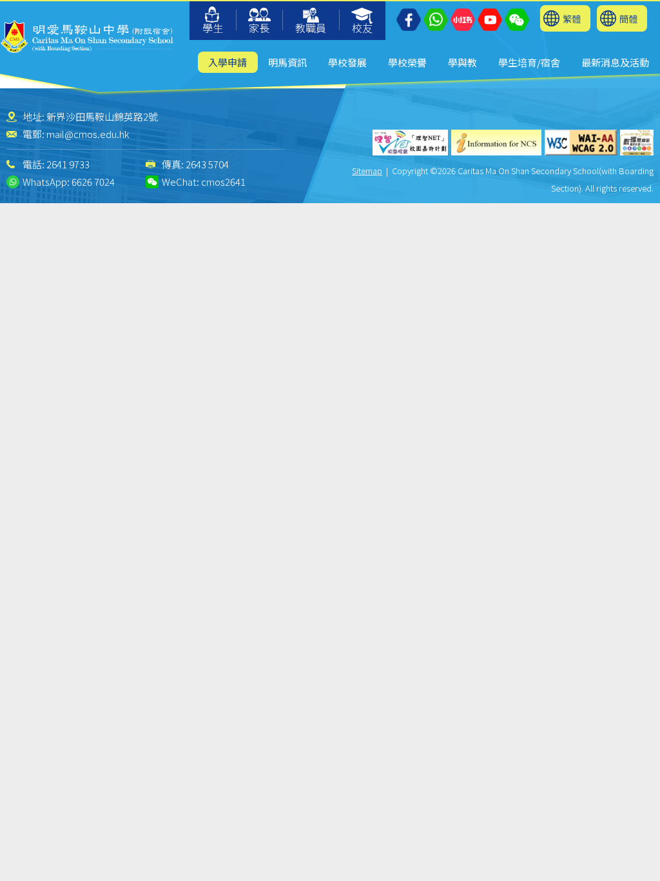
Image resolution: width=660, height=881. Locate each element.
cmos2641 (223, 181)
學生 (212, 27)
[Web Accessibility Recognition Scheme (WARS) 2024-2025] (637, 142)
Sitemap (367, 170)
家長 (259, 27)
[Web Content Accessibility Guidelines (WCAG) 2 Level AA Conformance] (581, 142)
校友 (362, 27)
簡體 (628, 18)
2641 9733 (68, 164)
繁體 (572, 18)
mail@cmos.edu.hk (87, 134)
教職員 (310, 27)
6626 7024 (93, 181)
